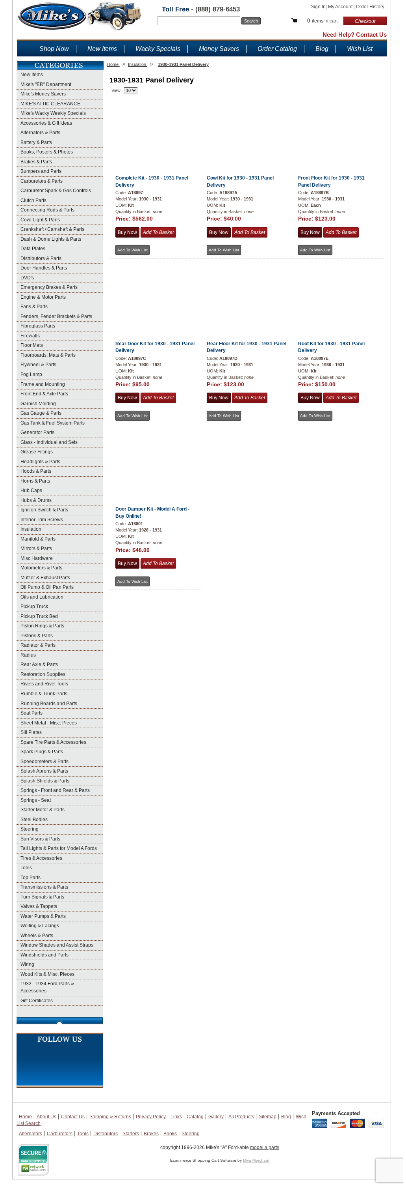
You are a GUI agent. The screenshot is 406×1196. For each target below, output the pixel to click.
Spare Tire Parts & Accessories (53, 742)
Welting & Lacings (39, 925)
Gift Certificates (36, 1000)
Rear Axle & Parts (39, 664)
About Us (46, 1116)
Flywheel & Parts (38, 364)
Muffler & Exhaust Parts (45, 577)
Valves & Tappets (38, 906)
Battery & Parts (36, 142)
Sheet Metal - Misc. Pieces (48, 723)
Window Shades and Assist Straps (56, 945)
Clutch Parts (33, 200)
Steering (29, 829)
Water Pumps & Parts (43, 916)
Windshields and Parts (44, 955)
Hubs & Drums (36, 500)
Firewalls (30, 336)
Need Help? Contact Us (355, 34)
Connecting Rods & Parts (47, 210)
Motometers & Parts (41, 568)
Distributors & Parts (40, 258)
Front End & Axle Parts (44, 394)
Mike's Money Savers (43, 94)
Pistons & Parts (36, 635)
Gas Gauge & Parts (40, 413)
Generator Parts (37, 432)
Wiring (27, 964)
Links (176, 1116)
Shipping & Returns (110, 1116)
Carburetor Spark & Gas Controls (55, 190)
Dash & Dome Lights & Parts (50, 239)
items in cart (322, 21)
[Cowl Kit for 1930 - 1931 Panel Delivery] (246, 118)
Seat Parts (31, 713)
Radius (28, 655)
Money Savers (219, 48)
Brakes (151, 1133)
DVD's (27, 278)
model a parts (264, 1147)
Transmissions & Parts (44, 887)
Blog (321, 48)
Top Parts (30, 877)
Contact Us (73, 1116)
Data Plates (32, 248)
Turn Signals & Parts (42, 897)
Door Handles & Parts (43, 268)
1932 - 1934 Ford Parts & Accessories (47, 987)
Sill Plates (31, 732)
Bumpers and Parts (40, 171)
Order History (370, 6)
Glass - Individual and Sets (49, 442)
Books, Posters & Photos (46, 152)
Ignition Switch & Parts (44, 510)
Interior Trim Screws (41, 519)
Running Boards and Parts (48, 703)
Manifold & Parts (38, 539)
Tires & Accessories (41, 858)
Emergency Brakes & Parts (49, 287)
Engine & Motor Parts (43, 297)
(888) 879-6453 (217, 9)
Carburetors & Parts (41, 181)
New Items (102, 48)
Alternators (30, 1133)
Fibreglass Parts (37, 326)
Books (170, 1133)
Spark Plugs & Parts (41, 751)
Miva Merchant (256, 1160)
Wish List (360, 48)
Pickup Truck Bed (39, 616)
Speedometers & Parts (44, 761)
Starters (130, 1133)
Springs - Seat (35, 800)
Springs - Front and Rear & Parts (55, 790)
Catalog (195, 1116)
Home (25, 1116)
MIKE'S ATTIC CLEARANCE (50, 104)
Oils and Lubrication (41, 597)
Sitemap (267, 1116)
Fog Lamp (31, 374)
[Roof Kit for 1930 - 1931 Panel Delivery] (337, 283)
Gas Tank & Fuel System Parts (52, 423)
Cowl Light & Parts (40, 220)
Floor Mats (31, 345)
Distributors (105, 1133)
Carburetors (59, 1133)
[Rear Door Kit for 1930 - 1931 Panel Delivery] (155, 283)
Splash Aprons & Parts (44, 771)
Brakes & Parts (36, 162)
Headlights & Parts (40, 461)
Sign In (318, 6)
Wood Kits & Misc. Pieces (47, 974)
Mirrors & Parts (36, 548)
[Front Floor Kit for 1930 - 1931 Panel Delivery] (337, 118)
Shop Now (54, 48)
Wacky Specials (157, 48)
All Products (241, 1116)
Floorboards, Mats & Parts (48, 355)
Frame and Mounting (42, 384)
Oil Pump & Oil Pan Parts (47, 587)
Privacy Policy (151, 1116)
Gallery (216, 1116)
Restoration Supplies (42, 674)
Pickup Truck (34, 606)
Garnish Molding (38, 403)
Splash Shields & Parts (44, 781)
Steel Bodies (34, 819)
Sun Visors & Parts (40, 839)
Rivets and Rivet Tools (44, 684)
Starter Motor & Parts (42, 809)
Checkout (365, 21)
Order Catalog (277, 48)
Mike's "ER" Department (45, 84)
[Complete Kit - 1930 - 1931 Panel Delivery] (155, 118)
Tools (26, 867)
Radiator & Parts (38, 645)
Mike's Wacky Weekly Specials (53, 113)
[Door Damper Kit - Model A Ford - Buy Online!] (155, 449)
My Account (341, 6)
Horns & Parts (35, 481)
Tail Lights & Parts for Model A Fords (58, 848)
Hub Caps (31, 490)
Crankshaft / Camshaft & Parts (52, 229)
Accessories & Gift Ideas (46, 123)
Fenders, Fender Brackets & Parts (56, 316)
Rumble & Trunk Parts (43, 693)
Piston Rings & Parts (42, 626)
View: (116, 90)
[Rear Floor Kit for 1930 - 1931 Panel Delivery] (246, 283)
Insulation (30, 529)
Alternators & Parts (40, 132)
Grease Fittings (36, 452)
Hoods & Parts (35, 471)
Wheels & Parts (36, 935)
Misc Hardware (36, 558)
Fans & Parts (34, 306)
